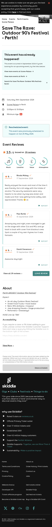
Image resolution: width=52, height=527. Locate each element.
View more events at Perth (14, 76)
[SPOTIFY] (12, 508)
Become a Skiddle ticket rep (13, 499)
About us (29, 461)
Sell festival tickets (34, 494)
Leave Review (41, 273)
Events (12, 19)
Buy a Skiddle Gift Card (35, 499)
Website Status (8, 485)
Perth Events (22, 19)
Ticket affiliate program (12, 494)
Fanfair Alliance (25, 440)
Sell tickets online (33, 485)
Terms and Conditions (11, 466)
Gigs (4, 391)
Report (44, 206)
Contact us (30, 471)
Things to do (40, 391)
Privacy (5, 471)
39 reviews (30, 152)
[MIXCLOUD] (20, 508)
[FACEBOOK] (34, 508)
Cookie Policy (7, 476)
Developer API (7, 490)
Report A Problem (41, 368)
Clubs (13, 391)
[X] (5, 508)
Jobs (28, 476)
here (14, 12)
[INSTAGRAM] (27, 508)
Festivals (25, 391)
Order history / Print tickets (37, 466)
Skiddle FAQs (31, 490)
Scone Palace (8, 22)
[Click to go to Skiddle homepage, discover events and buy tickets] (9, 382)
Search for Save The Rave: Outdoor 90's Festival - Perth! (23, 82)
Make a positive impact (31, 450)
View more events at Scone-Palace (17, 71)
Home (4, 19)
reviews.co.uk (27, 416)
